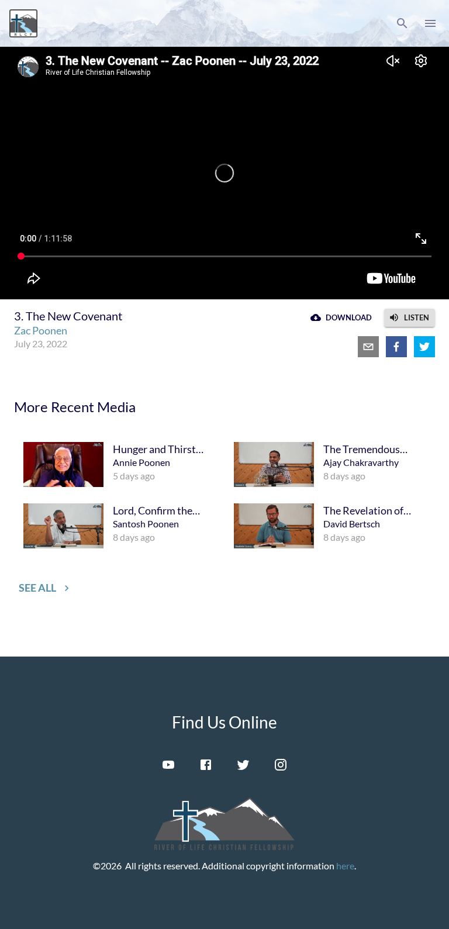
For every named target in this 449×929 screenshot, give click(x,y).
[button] (402, 23)
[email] (368, 346)
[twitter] (424, 346)
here (345, 865)
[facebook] (396, 346)
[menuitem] (119, 464)
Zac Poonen (40, 330)
